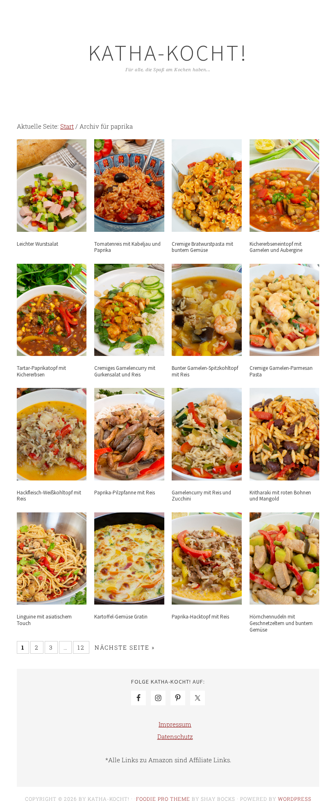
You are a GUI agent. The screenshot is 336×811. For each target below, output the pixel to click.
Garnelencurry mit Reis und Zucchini (201, 496)
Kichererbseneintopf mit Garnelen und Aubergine (276, 247)
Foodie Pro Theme (163, 798)
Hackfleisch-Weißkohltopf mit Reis (49, 496)
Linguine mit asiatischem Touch (44, 620)
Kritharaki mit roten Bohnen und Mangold (280, 496)
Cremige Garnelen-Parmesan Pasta (281, 371)
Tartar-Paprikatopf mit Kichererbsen (41, 371)
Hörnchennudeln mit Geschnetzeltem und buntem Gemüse (281, 623)
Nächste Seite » (125, 647)
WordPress (294, 798)
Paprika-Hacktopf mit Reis (200, 616)
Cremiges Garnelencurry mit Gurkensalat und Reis (124, 371)
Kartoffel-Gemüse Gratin (121, 616)
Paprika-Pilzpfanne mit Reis (124, 492)
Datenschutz (175, 736)
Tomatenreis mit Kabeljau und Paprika (127, 247)
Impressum (175, 724)
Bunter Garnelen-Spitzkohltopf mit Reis (205, 371)
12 (81, 647)
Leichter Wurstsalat (37, 243)
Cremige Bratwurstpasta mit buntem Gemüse (202, 247)
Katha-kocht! (168, 53)
